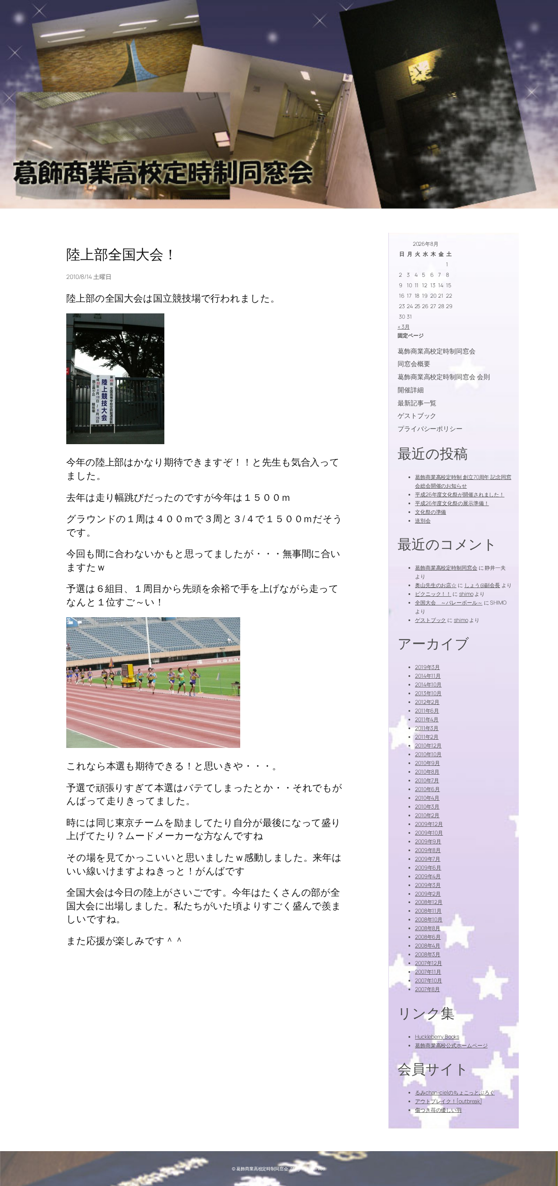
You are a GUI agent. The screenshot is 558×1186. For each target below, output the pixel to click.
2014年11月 (428, 676)
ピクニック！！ (433, 594)
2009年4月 (428, 876)
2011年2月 (427, 737)
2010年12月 (428, 745)
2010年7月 (427, 780)
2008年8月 (427, 928)
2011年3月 (427, 728)
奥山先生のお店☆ (435, 585)
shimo (466, 594)
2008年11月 (428, 910)
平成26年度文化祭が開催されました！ (459, 494)
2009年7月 (427, 859)
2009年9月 (428, 841)
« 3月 (404, 326)
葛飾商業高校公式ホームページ (451, 1045)
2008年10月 (428, 919)
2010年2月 (427, 815)
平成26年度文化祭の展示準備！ (452, 503)
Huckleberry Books (437, 1036)
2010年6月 (427, 789)
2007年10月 (428, 980)
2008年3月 (427, 954)
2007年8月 (427, 989)
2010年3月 (427, 806)
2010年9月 (427, 763)
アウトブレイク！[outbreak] (448, 1101)
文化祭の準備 (430, 512)
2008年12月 (428, 902)
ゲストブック (430, 620)
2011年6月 (427, 710)
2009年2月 (428, 893)
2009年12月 (429, 824)
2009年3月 (428, 885)
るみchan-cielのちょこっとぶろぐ (455, 1092)
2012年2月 (427, 702)
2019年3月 (427, 667)
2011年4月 (427, 719)
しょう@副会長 (482, 585)
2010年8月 (427, 771)
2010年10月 (428, 754)
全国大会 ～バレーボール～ (449, 602)
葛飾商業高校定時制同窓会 (446, 567)
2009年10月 (429, 832)
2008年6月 (428, 937)
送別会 (423, 520)
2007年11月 (428, 971)
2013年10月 (428, 693)
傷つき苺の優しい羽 (438, 1110)
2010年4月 (427, 798)
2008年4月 (427, 945)
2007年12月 (428, 963)
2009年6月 (428, 867)
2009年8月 (428, 850)
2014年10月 (428, 684)
